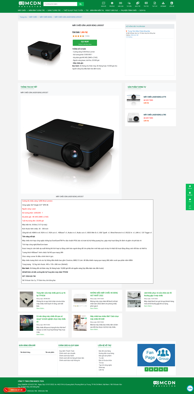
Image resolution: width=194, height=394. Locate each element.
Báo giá (120, 6)
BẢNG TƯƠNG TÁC (54, 10)
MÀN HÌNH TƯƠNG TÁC (37, 10)
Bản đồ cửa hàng (105, 351)
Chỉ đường (129, 37)
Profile (112, 6)
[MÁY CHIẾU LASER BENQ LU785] (133, 117)
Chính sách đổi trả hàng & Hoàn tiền (71, 358)
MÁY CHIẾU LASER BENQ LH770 (155, 97)
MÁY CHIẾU (22, 10)
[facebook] (156, 355)
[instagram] (165, 369)
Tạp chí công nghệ (105, 365)
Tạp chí (154, 6)
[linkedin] (161, 369)
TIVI (87, 10)
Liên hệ (171, 6)
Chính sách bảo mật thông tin (69, 360)
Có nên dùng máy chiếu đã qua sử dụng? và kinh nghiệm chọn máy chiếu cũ (51, 319)
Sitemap (163, 6)
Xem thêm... (40, 308)
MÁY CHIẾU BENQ (46, 17)
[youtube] (151, 369)
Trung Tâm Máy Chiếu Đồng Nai (139, 31)
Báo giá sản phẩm (105, 356)
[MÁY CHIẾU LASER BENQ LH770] (133, 100)
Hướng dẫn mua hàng (106, 353)
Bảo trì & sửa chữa (105, 360)
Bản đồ (103, 6)
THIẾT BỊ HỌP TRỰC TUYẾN (73, 10)
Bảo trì (137, 6)
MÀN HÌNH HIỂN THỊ (97, 10)
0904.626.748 (134, 35)
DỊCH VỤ (142, 10)
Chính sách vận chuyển (67, 353)
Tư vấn (129, 6)
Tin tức (146, 6)
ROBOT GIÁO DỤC (112, 10)
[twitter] (156, 369)
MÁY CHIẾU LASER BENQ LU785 (155, 115)
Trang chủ (23, 17)
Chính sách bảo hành (66, 356)
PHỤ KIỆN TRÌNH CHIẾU (129, 10)
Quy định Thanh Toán (66, 351)
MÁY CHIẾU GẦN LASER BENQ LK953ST (68, 17)
